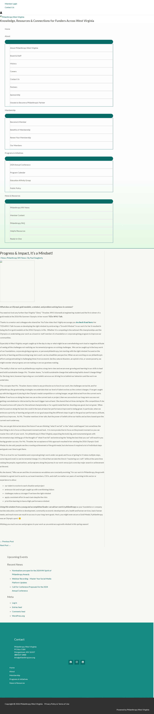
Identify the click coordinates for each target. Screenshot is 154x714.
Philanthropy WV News (19, 207)
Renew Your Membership (20, 137)
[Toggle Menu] (59, 42)
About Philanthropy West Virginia (24, 48)
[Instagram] (76, 662)
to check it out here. (84, 322)
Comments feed (18, 611)
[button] (1, 246)
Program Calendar (17, 172)
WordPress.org (18, 616)
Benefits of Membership (20, 130)
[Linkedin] (82, 662)
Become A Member (18, 122)
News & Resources (12, 196)
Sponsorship (15, 95)
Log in (14, 603)
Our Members (16, 145)
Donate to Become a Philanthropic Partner (27, 102)
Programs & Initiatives (14, 153)
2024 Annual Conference (20, 165)
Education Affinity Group (20, 180)
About (7, 36)
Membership (10, 110)
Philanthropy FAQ (17, 223)
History (13, 63)
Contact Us (9, 7)
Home (7, 29)
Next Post (5, 545)
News (3, 258)
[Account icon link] (1, 13)
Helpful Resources (17, 231)
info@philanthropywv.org (24, 657)
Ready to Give (16, 239)
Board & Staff (15, 56)
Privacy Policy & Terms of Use (56, 704)
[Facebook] (70, 662)
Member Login (11, 4)
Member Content (17, 215)
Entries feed (17, 607)
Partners (13, 87)
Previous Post (7, 541)
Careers (13, 71)
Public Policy (15, 188)
